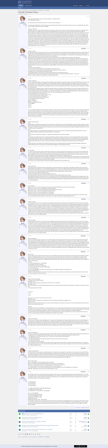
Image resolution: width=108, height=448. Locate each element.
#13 (88, 316)
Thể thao (32, 422)
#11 (88, 251)
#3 (88, 78)
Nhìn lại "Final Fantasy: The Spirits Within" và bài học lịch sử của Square (37, 429)
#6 (88, 163)
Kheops (20, 13)
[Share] (87, 16)
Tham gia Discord (28, 5)
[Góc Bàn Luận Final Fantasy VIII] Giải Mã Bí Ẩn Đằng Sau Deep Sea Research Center (40, 425)
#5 (88, 147)
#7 (88, 183)
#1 (88, 16)
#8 (88, 199)
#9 (88, 217)
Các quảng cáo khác (33, 415)
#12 (88, 276)
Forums (20, 5)
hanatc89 (23, 415)
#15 (88, 348)
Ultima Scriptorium (34, 426)
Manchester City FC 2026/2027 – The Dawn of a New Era (34, 421)
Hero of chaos (24, 422)
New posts (20, 7)
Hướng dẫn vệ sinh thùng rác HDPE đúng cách (34, 413)
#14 (88, 329)
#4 (88, 119)
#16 (88, 371)
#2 (88, 48)
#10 (88, 235)
